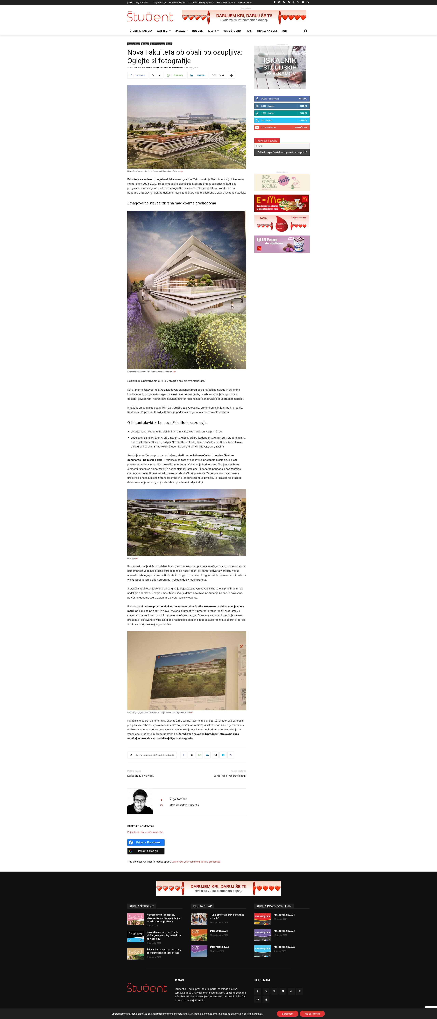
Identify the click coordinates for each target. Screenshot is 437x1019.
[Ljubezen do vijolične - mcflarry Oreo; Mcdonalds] (282, 254)
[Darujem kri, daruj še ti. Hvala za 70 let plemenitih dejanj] (246, 17)
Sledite (303, 106)
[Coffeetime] (282, 192)
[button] (305, 31)
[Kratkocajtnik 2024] (262, 919)
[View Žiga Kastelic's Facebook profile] (161, 800)
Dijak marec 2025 (219, 946)
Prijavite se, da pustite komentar (145, 832)
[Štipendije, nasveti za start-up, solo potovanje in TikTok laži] (135, 954)
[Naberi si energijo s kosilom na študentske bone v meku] (281, 213)
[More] (231, 75)
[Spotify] (289, 2)
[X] (298, 2)
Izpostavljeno (133, 44)
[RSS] (284, 2)
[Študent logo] (154, 16)
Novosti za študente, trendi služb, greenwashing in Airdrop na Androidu (164, 935)
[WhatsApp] (199, 755)
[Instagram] (279, 2)
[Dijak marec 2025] (199, 951)
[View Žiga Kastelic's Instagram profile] (161, 805)
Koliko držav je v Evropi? (140, 775)
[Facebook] (275, 2)
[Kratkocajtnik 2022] (262, 951)
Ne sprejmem (312, 1013)
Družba (145, 44)
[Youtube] (303, 2)
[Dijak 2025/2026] (199, 935)
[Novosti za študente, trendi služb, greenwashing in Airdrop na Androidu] (135, 936)
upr (181, 171)
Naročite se (301, 127)
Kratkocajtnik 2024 (284, 914)
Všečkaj (303, 98)
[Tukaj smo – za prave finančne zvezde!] (199, 919)
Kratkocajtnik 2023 (284, 930)
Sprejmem (287, 1013)
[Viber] (230, 755)
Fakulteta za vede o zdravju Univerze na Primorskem (158, 67)
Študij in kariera (157, 44)
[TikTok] (293, 2)
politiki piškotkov (253, 1013)
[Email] (215, 755)
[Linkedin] (207, 755)
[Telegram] (223, 755)
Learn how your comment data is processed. (196, 861)
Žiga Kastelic (178, 799)
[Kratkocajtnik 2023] (262, 935)
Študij (169, 44)
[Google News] (308, 2)
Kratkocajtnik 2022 (284, 946)
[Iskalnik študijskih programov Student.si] (280, 87)
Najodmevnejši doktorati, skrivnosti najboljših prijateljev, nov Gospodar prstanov (164, 918)
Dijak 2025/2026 (219, 930)
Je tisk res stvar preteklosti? (230, 775)
